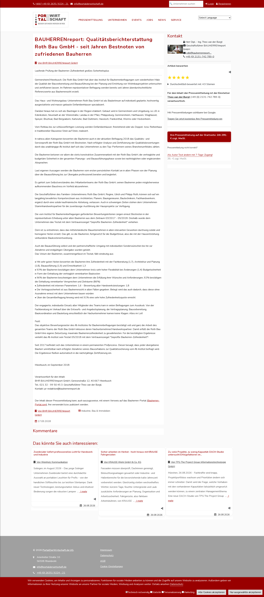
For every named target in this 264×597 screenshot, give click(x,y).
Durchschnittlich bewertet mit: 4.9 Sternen (192, 84)
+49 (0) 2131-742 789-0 (200, 56)
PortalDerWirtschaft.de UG (57, 550)
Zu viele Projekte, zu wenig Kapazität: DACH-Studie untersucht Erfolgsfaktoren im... (196, 453)
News (162, 20)
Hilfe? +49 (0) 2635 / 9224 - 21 (52, 3)
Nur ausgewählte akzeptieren (245, 592)
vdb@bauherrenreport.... (198, 53)
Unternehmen (117, 20)
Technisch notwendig (139, 592)
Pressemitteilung (91, 20)
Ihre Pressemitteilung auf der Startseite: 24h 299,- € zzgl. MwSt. (198, 136)
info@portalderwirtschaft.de (88, 3)
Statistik (156, 592)
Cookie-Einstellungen (111, 566)
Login (210, 3)
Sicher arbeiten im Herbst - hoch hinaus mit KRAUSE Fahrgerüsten (129, 453)
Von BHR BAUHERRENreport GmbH (58, 63)
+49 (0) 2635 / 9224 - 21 (51, 572)
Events (136, 20)
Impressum (106, 550)
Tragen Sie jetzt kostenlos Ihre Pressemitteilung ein (194, 119)
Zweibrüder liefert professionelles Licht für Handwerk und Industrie (63, 453)
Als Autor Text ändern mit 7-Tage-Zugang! (190, 155)
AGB (102, 561)
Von (52, 462)
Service (176, 20)
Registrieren (224, 3)
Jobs (150, 20)
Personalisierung (172, 592)
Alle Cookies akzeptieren (211, 592)
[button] (65, 499)
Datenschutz (107, 555)
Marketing (189, 592)
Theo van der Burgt (178, 97)
